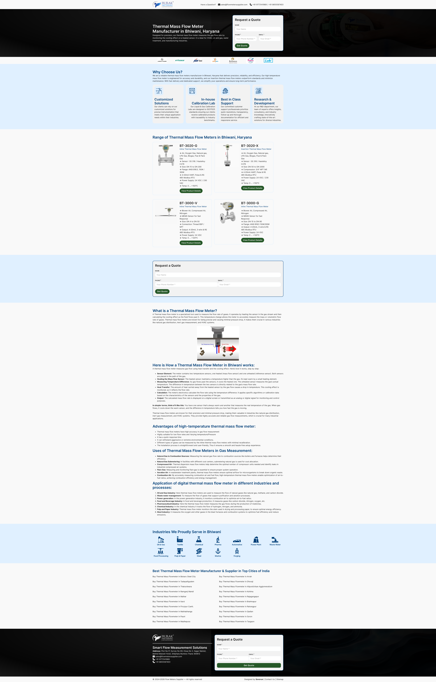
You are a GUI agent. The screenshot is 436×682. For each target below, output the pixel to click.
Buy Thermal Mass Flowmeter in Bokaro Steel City (174, 576)
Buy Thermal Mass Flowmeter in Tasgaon (236, 621)
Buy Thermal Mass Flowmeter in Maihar (169, 596)
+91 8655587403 (276, 4)
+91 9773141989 (260, 4)
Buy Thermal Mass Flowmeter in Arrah (235, 576)
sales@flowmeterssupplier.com (234, 4)
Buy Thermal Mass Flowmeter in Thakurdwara (172, 586)
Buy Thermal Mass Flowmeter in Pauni (169, 616)
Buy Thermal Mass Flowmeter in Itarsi (169, 601)
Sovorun (259, 679)
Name (237, 25)
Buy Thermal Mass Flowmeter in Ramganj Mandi (173, 591)
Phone (237, 35)
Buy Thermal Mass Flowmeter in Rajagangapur (239, 596)
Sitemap (279, 679)
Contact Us (270, 679)
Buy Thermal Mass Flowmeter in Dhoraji (236, 581)
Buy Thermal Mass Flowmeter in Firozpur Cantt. (173, 606)
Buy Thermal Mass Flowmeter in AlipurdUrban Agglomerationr (245, 586)
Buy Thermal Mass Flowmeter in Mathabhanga (172, 611)
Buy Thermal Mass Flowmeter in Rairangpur (237, 606)
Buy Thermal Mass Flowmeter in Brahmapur (237, 601)
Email (261, 35)
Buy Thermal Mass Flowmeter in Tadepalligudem (173, 581)
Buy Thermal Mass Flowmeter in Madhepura (171, 621)
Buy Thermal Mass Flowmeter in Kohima (236, 591)
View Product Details (191, 191)
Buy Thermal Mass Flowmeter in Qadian (236, 611)
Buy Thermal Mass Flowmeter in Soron (235, 616)
